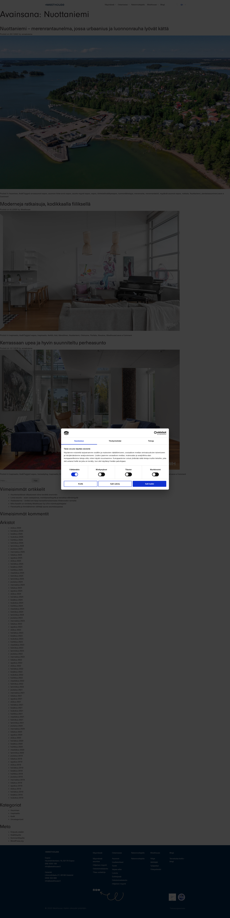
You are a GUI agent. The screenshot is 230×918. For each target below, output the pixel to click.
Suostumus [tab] (79, 441)
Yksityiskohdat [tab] (115, 441)
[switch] (101, 474)
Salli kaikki (149, 484)
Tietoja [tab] (151, 441)
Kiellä (80, 484)
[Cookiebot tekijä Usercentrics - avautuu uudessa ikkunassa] (155, 433)
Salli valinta (115, 484)
